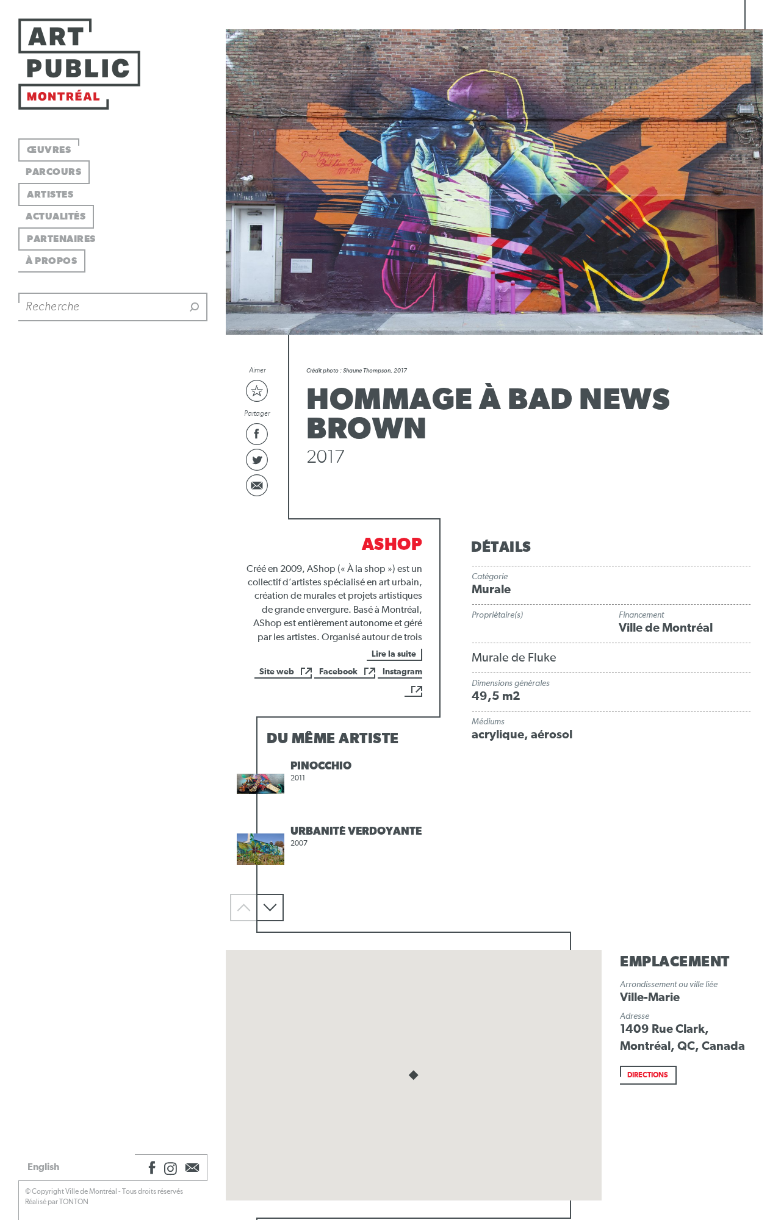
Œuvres (49, 150)
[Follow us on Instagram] (171, 1167)
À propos (51, 261)
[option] (333, 783)
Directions (647, 1075)
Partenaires (61, 239)
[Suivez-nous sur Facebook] (150, 1167)
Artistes (50, 194)
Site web (276, 672)
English (43, 1167)
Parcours (53, 172)
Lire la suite (394, 654)
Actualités (55, 216)
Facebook (338, 672)
